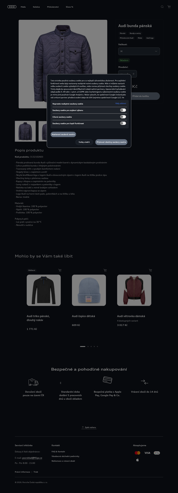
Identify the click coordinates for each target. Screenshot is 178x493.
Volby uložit (84, 142)
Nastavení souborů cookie (63, 134)
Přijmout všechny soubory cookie (111, 142)
